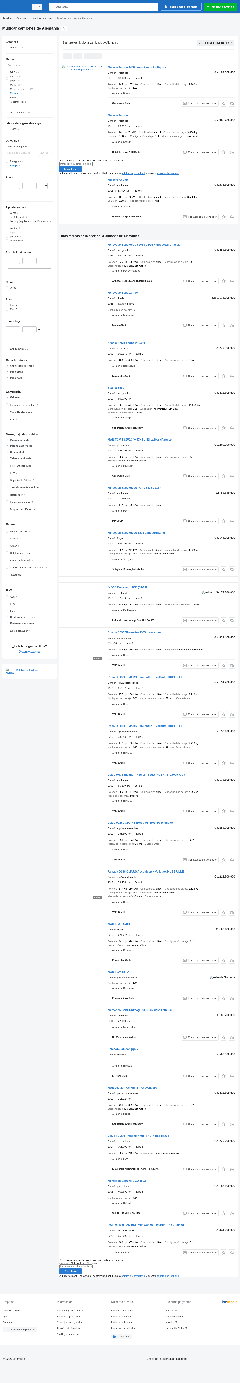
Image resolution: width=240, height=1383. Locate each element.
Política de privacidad (69, 1316)
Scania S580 (116, 387)
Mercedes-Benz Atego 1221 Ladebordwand (136, 532)
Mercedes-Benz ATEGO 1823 (127, 1180)
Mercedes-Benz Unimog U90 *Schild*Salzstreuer (140, 1010)
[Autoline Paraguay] (15, 6)
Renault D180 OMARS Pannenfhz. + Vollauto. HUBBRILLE (146, 677)
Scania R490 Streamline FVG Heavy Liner (135, 632)
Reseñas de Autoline (68, 1328)
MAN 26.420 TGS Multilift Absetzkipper (133, 1087)
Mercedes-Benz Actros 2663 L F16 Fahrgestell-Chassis (144, 244)
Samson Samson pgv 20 (124, 1049)
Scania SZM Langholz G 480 (126, 342)
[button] (223, 103)
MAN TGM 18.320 (119, 972)
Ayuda (6, 1316)
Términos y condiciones (70, 1310)
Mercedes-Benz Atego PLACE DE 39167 (134, 487)
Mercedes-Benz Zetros (123, 292)
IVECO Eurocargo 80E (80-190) (128, 587)
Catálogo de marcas (68, 1334)
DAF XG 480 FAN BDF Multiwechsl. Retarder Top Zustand (146, 1224)
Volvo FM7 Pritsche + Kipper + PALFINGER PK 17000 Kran (146, 774)
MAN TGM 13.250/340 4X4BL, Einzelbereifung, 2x (140, 439)
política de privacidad (133, 173)
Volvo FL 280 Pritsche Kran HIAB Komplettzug (138, 1135)
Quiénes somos (11, 1310)
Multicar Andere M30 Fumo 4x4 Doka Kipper (137, 67)
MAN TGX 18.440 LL (121, 924)
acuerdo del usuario (168, 173)
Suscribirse (70, 168)
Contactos (8, 1322)
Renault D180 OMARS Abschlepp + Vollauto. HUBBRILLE (146, 871)
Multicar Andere (118, 115)
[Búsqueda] (52, 6)
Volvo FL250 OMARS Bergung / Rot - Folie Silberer (141, 822)
